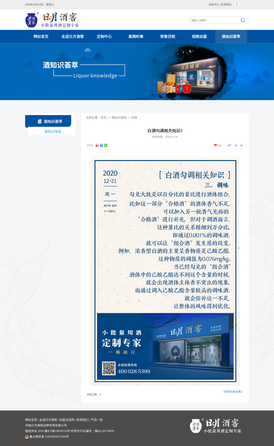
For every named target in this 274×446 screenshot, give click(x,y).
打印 (219, 145)
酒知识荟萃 (231, 36)
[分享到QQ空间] (101, 145)
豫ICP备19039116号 (57, 431)
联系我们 (226, 4)
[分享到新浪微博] (97, 145)
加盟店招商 (66, 419)
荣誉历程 (167, 36)
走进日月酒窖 (73, 36)
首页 (104, 117)
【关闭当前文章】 (232, 391)
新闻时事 (136, 36)
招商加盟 (199, 36)
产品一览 (97, 419)
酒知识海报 (52, 131)
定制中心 (214, 4)
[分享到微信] (105, 145)
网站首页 (41, 36)
